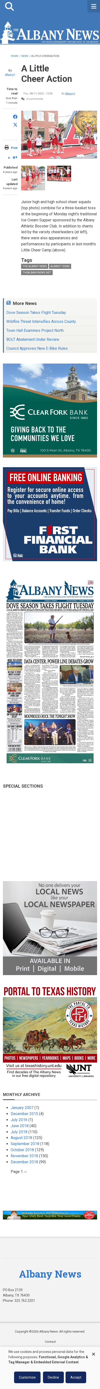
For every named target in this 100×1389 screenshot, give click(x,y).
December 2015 (24, 1113)
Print (14, 148)
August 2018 (21, 1137)
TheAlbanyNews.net (37, 272)
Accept (75, 1377)
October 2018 (22, 1150)
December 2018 (24, 1162)
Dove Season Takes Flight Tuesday (36, 312)
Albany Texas (60, 266)
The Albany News (35, 266)
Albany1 (10, 75)
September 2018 (25, 1143)
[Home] (50, 31)
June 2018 (20, 1126)
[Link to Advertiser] (50, 411)
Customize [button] (27, 1377)
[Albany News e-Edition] (50, 671)
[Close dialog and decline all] (93, 1352)
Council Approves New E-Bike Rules (37, 348)
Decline (53, 1377)
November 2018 (24, 1156)
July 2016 (19, 1119)
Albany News (50, 1273)
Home (14, 56)
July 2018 (19, 1132)
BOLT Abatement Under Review (32, 339)
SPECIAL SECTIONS (23, 786)
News (24, 56)
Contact (50, 1341)
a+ (15, 157)
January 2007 (22, 1107)
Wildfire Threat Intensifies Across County (41, 321)
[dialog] (50, 1368)
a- (9, 157)
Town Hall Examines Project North (35, 330)
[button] (9, 6)
